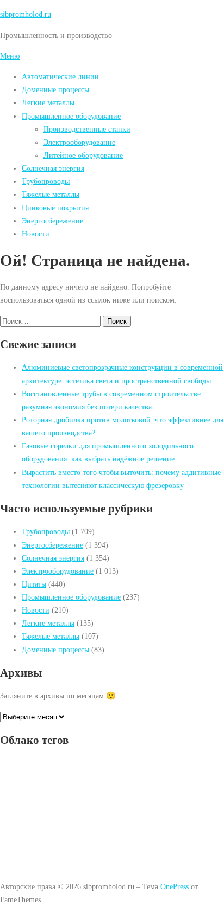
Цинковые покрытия (55, 207)
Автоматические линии (60, 76)
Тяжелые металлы (50, 194)
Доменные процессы (55, 89)
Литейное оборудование (83, 155)
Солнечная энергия (53, 168)
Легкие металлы (48, 102)
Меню (10, 56)
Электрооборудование (79, 142)
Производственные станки (86, 129)
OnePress (174, 886)
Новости (35, 233)
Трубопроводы (46, 181)
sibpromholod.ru (25, 14)
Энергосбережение (52, 220)
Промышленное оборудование (71, 116)
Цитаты (34, 584)
